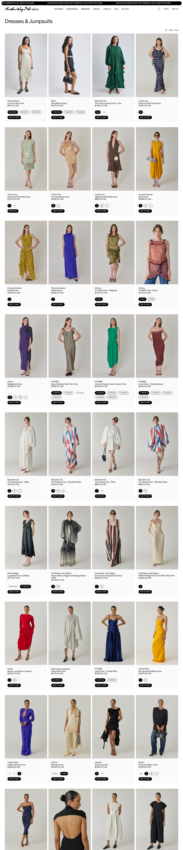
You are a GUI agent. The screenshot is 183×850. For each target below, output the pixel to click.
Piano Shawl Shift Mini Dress (19, 197)
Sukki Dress (143, 197)
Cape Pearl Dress (58, 671)
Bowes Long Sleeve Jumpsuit (19, 671)
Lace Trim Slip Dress (16, 103)
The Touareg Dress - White (18, 482)
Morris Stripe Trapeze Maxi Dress (108, 576)
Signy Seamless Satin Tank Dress (64, 384)
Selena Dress (56, 290)
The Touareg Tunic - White (105, 482)
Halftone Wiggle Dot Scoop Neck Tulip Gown (156, 576)
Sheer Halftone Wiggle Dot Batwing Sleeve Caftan (68, 577)
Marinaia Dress (57, 765)
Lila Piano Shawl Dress (60, 197)
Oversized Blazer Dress (148, 765)
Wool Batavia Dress (59, 103)
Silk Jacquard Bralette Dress (150, 671)
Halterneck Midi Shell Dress (106, 197)
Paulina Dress (13, 290)
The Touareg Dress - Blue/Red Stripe (66, 482)
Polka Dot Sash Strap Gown (150, 103)
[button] (72, 9)
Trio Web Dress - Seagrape (106, 290)
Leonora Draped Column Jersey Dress (110, 384)
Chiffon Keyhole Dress (17, 765)
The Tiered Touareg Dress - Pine (108, 103)
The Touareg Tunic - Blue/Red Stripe (153, 482)
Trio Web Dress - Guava (148, 290)
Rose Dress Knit (101, 765)
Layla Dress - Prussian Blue (106, 671)
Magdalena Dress (15, 384)
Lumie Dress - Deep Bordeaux (151, 384)
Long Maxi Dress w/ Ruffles (18, 576)
